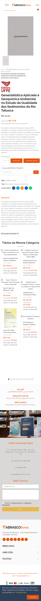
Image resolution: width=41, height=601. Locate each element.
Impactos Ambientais (22, 184)
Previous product (33, 74)
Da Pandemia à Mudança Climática (29, 323)
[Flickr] (22, 539)
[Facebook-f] (7, 539)
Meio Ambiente (7, 263)
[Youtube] (18, 539)
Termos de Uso (16, 503)
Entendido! (33, 597)
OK (36, 172)
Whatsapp (30, 188)
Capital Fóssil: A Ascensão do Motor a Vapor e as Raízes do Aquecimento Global (30, 296)
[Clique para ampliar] (5, 52)
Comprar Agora (32, 160)
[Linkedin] (15, 539)
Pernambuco (10, 184)
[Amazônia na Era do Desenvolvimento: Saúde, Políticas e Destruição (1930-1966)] (30, 253)
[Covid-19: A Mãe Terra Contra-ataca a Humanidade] (10, 318)
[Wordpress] (26, 539)
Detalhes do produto (10, 234)
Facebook (13, 188)
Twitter (18, 188)
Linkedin (26, 188)
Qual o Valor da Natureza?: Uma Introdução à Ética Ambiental (9, 291)
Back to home (36, 74)
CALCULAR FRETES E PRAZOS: (12, 168)
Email (22, 188)
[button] (8, 379)
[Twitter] (11, 539)
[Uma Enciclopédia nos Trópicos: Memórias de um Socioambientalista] (10, 252)
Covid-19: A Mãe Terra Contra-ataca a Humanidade (10, 332)
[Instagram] (4, 539)
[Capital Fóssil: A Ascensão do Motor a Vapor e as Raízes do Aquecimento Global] (30, 285)
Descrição (5, 198)
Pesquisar (30, 10)
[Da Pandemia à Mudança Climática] (30, 317)
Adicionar (16, 160)
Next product (38, 74)
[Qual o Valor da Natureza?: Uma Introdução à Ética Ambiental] (10, 282)
